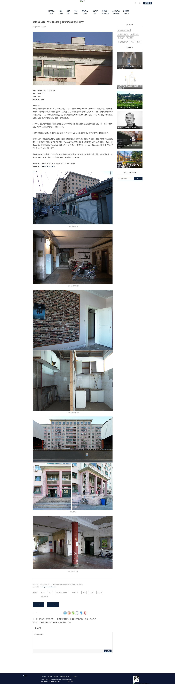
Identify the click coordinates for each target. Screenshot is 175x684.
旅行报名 (85, 12)
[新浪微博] (62, 681)
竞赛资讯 (105, 12)
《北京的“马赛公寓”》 (48, 166)
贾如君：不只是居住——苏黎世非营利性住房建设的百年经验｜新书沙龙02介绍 (67, 619)
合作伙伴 (56, 676)
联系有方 (75, 676)
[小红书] (72, 681)
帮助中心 (68, 676)
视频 (68, 12)
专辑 (75, 12)
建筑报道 (51, 12)
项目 (60, 12)
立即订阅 (138, 178)
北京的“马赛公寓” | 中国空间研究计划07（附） (55, 622)
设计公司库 (116, 12)
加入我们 (49, 676)
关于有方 (43, 676)
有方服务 (126, 12)
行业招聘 (95, 12)
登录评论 (107, 651)
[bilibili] (68, 681)
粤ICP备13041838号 (54, 681)
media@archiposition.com (48, 587)
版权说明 (62, 676)
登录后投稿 (148, 3)
